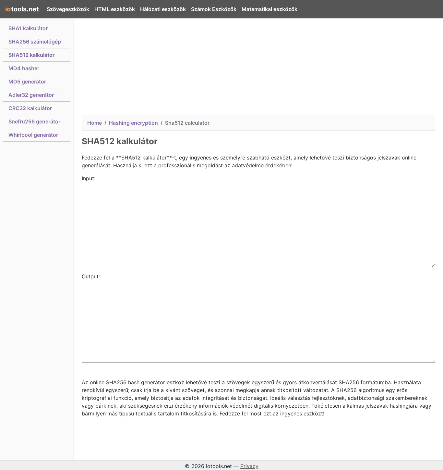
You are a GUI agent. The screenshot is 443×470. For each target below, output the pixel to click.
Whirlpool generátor (33, 135)
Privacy (249, 466)
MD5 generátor (27, 81)
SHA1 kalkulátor (28, 28)
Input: (88, 178)
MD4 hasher (23, 68)
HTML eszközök (114, 9)
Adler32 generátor (31, 95)
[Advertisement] (258, 69)
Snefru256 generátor (34, 121)
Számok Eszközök (213, 9)
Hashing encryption (133, 123)
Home (94, 123)
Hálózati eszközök (163, 9)
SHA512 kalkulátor (31, 55)
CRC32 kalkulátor (30, 108)
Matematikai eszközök (269, 9)
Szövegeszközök (68, 9)
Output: (91, 276)
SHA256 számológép (34, 41)
